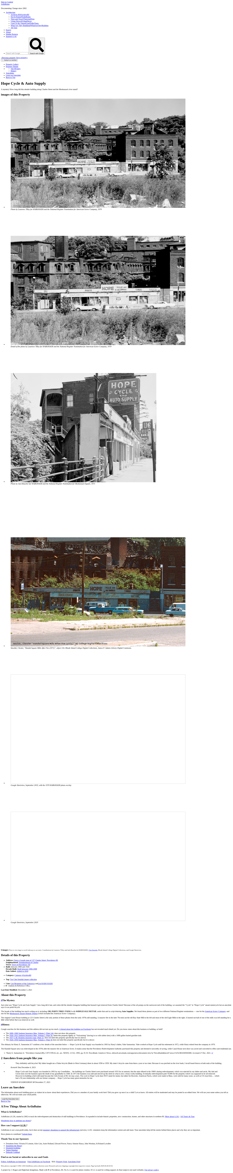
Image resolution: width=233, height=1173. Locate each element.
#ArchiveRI (23, 975)
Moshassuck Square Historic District (24, 1013)
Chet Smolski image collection (23, 979)
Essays (8, 30)
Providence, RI (21, 965)
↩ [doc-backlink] (212, 1053)
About (8, 32)
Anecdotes (10, 73)
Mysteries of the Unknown (23, 984)
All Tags (14, 28)
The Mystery (16, 69)
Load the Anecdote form (10, 1099)
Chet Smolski (93, 950)
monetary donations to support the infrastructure (61, 1130)
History (13, 71)
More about (172, 1116)
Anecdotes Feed (74, 1162)
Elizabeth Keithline (13, 1148)
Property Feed (61, 1162)
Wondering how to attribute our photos (16, 1121)
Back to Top (10, 77)
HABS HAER (45, 984)
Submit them (27, 1134)
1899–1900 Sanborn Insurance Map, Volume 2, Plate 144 (31, 1033)
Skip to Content (7, 2)
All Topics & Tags (187, 1116)
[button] (98, 207)
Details (12, 67)
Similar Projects (12, 34)
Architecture (10, 12)
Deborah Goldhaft (13, 1152)
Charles (28, 962)
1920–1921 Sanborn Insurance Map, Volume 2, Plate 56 (30, 1035)
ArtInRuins (5, 4)
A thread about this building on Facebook (75, 1029)
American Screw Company (215, 1011)
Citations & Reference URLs (19, 986)
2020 (22, 971)
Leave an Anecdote (13, 75)
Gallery (12, 64)
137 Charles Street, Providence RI (36, 960)
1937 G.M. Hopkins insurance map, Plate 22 (26, 1038)
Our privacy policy (151, 1170)
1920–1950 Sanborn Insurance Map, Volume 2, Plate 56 (30, 1040)
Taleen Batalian (12, 1150)
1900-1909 (27, 969)
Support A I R (11, 36)
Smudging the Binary (14, 1146)
